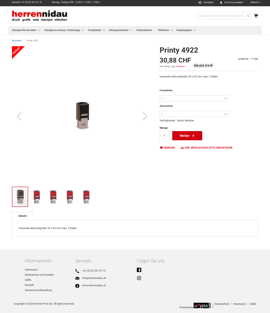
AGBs (28, 279)
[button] (256, 2)
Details (23, 215)
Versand (180, 66)
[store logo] (39, 15)
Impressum (31, 269)
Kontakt (29, 284)
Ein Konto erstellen (233, 2)
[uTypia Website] (202, 307)
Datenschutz (222, 303)
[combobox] (224, 15)
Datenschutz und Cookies (39, 274)
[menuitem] (25, 30)
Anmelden (209, 2)
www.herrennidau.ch (94, 285)
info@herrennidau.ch (94, 278)
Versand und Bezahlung (38, 290)
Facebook (139, 270)
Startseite (16, 40)
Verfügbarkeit (167, 120)
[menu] (135, 30)
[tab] (22, 215)
